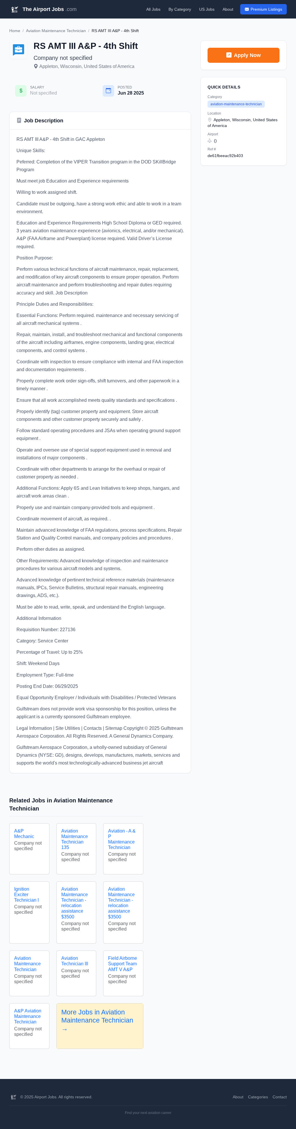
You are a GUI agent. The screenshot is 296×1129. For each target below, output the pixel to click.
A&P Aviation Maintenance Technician (27, 1016)
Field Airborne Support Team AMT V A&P (122, 964)
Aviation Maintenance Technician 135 (74, 839)
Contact (280, 1097)
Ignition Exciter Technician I (26, 895)
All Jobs (153, 9)
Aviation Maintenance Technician (56, 30)
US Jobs (206, 9)
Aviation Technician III (74, 961)
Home (14, 30)
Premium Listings (266, 9)
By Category (180, 9)
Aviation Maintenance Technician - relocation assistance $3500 (74, 903)
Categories (258, 1097)
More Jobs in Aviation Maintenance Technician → (97, 1020)
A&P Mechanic (24, 833)
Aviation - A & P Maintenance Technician (122, 839)
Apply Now (247, 55)
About (228, 9)
